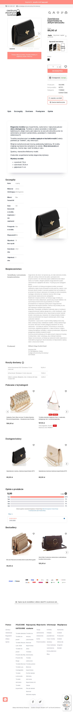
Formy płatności (51, 651)
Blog (48, 654)
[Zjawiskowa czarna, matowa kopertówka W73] (54, 47)
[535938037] (5, 699)
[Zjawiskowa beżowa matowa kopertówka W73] (58, 47)
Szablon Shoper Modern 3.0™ (39, 707)
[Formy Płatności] (37, 581)
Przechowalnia (40, 642)
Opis (9, 111)
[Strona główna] (13, 12)
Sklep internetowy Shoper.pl (21, 707)
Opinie (50, 111)
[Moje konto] (54, 12)
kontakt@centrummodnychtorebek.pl (29, 6)
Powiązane (40, 111)
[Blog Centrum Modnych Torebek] (40, 702)
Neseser (28, 691)
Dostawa (29, 111)
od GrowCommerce (54, 707)
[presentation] (9, 33)
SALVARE (61, 85)
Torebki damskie (21, 633)
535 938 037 (11, 6)
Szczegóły (18, 111)
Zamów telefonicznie (58, 102)
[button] (12, 48)
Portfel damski (30, 673)
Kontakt (59, 648)
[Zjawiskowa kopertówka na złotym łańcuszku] (25, 32)
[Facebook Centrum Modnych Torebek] (33, 702)
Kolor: (49, 56)
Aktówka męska (31, 694)
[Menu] (70, 696)
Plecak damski (30, 688)
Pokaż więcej (63, 47)
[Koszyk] (66, 12)
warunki (44, 2)
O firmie (49, 629)
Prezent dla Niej (20, 654)
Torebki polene (30, 664)
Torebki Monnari (21, 664)
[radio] (49, 59)
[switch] (67, 709)
